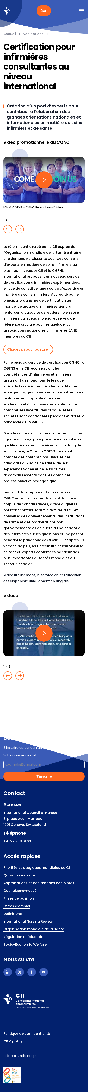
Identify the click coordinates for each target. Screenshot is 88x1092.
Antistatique (27, 1055)
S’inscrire (44, 776)
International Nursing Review (28, 921)
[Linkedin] (7, 972)
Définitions (12, 913)
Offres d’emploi (16, 906)
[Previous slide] (8, 229)
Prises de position (18, 898)
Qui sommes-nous (19, 875)
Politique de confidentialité (26, 1033)
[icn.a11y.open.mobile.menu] (81, 10)
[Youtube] (43, 972)
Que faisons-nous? (20, 890)
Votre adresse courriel (19, 755)
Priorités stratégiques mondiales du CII (37, 867)
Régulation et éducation (24, 936)
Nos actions (33, 33)
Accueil (9, 33)
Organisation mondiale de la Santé (33, 929)
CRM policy (13, 1041)
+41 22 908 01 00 (17, 841)
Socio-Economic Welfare (25, 944)
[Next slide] (20, 229)
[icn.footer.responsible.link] (44, 1075)
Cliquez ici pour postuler (28, 349)
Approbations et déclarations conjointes (38, 883)
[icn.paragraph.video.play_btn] (44, 180)
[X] (19, 972)
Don (43, 10)
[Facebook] (31, 972)
